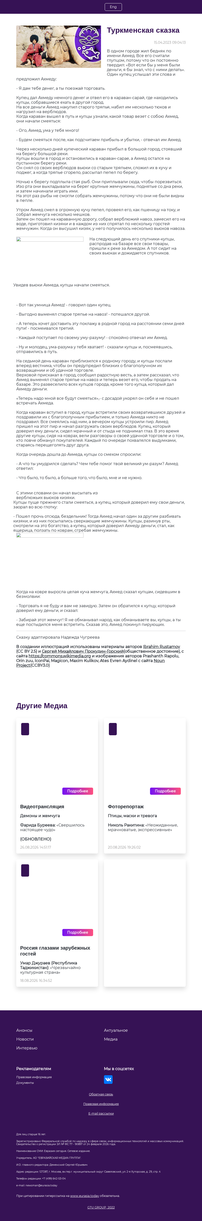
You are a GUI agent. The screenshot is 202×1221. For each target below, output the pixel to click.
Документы (25, 1083)
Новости (25, 1039)
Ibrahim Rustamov (161, 646)
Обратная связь (101, 1094)
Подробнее (77, 791)
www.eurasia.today (84, 1196)
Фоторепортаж (126, 806)
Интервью (26, 1048)
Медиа (111, 1039)
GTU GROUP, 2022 (101, 1207)
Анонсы (24, 1030)
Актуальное (116, 1030)
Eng (113, 7)
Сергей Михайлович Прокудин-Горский (83, 651)
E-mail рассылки (101, 1113)
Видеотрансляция (42, 806)
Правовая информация (101, 1104)
